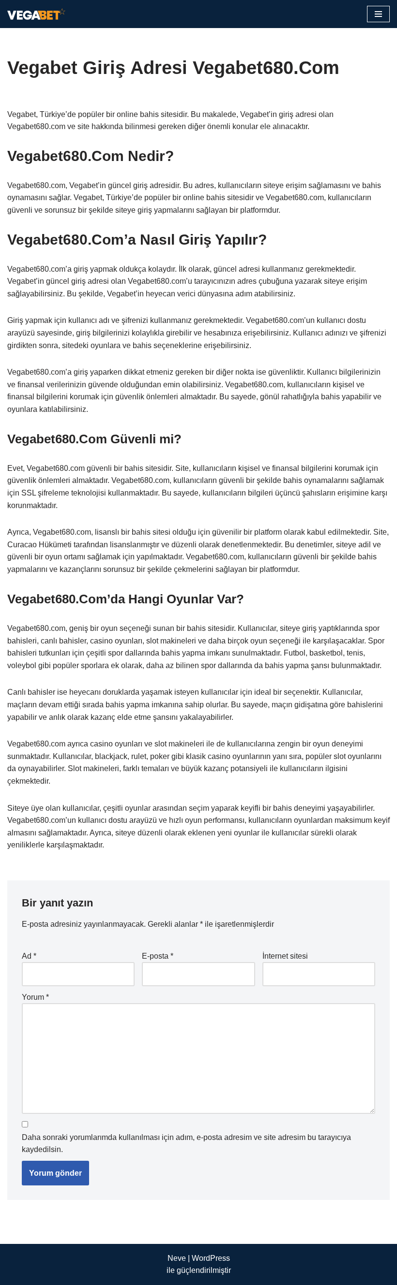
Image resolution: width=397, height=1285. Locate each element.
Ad (29, 956)
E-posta (157, 956)
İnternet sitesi (285, 956)
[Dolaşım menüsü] (378, 14)
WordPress (211, 1258)
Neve (177, 1258)
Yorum (35, 997)
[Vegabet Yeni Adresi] (36, 14)
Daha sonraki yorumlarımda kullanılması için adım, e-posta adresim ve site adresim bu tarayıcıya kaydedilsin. (186, 1143)
